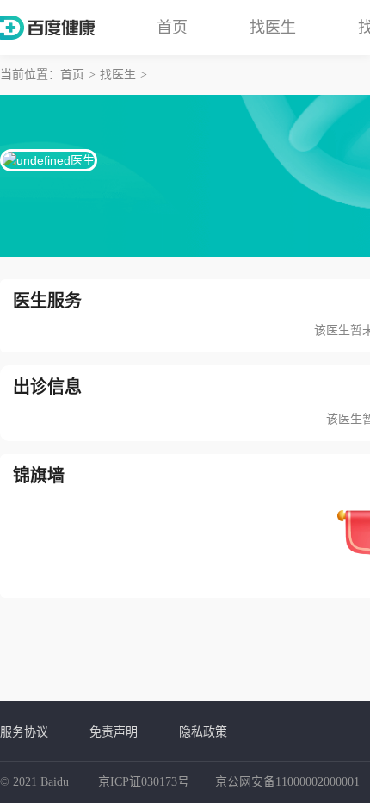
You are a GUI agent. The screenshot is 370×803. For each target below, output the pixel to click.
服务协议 (24, 731)
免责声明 (113, 731)
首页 (172, 27)
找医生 (273, 27)
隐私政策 (203, 731)
